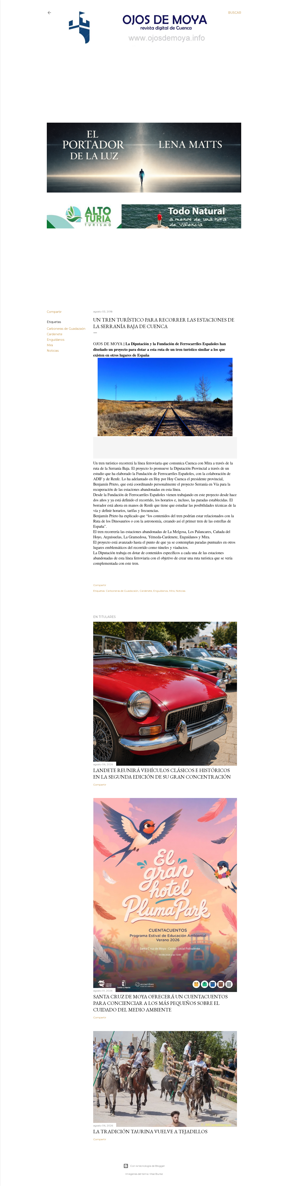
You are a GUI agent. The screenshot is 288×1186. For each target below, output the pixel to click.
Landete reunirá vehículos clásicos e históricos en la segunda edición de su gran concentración (162, 773)
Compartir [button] (54, 312)
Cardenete (54, 334)
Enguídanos (55, 340)
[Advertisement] (140, 77)
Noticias (53, 351)
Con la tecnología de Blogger (147, 1165)
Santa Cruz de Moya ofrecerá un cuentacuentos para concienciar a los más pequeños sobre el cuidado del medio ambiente (160, 1003)
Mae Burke (156, 1173)
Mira (50, 345)
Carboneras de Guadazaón (66, 329)
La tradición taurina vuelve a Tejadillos (150, 1131)
